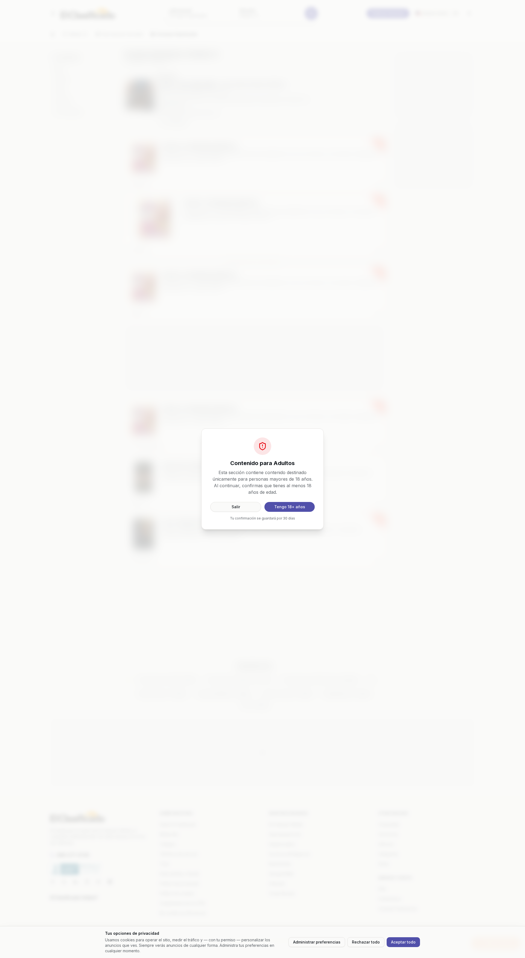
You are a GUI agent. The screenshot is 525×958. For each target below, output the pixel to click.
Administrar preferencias (316, 942)
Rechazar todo (366, 942)
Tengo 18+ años (289, 506)
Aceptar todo (403, 942)
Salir (236, 506)
